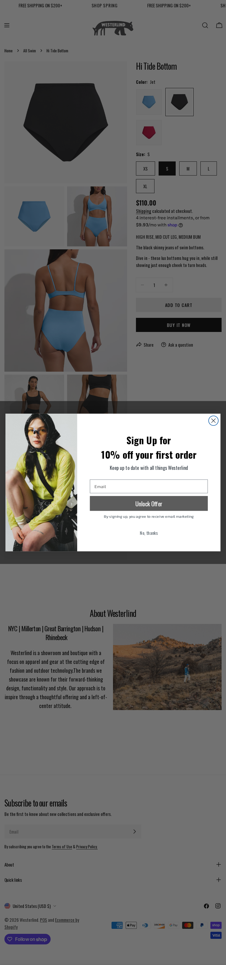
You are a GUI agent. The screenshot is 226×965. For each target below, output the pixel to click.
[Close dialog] (213, 420)
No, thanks (149, 533)
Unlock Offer (148, 503)
